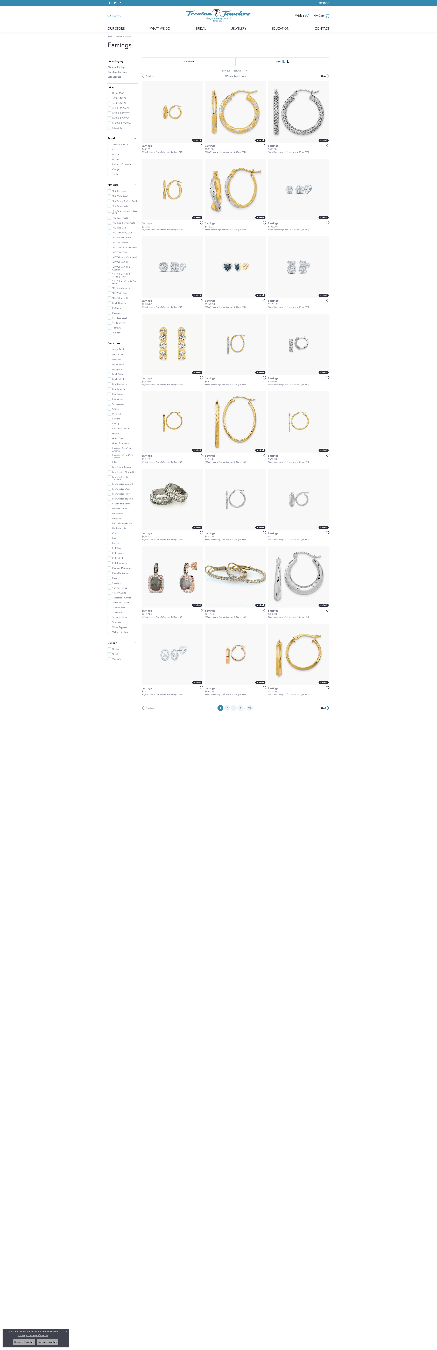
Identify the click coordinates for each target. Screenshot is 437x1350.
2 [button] (227, 708)
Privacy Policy (49, 1331)
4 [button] (240, 708)
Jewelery (238, 28)
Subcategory (116, 61)
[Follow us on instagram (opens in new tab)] (115, 3)
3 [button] (233, 708)
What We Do (160, 28)
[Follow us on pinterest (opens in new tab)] (121, 3)
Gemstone (114, 343)
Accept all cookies (47, 1342)
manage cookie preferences (33, 1335)
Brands (112, 138)
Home (110, 36)
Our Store (116, 28)
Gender (112, 642)
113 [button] (250, 708)
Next (323, 76)
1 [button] (221, 708)
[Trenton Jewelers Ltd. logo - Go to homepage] (218, 15)
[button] (323, 3)
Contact (322, 28)
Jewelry (119, 36)
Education (280, 28)
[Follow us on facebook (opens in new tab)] (110, 3)
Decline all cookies (24, 1342)
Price (111, 87)
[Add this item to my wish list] (200, 145)
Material (113, 184)
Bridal (200, 28)
